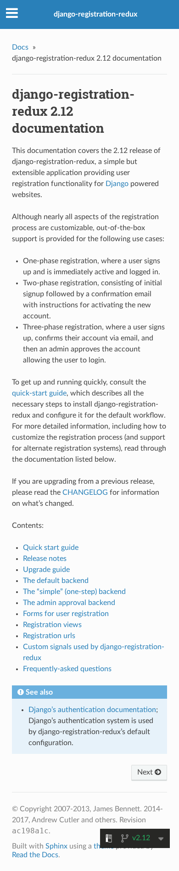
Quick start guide (50, 547)
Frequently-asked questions (67, 669)
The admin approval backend (69, 602)
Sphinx (56, 846)
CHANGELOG (85, 492)
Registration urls (49, 635)
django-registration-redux (95, 14)
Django (117, 183)
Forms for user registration (66, 613)
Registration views (52, 624)
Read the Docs (35, 855)
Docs (20, 47)
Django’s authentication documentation (92, 709)
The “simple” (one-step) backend (74, 591)
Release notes (45, 558)
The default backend (56, 580)
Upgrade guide (46, 569)
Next (146, 772)
